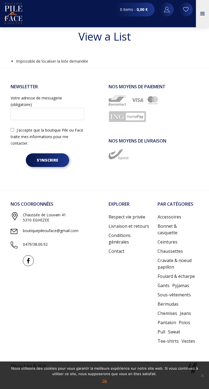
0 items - (134, 9)
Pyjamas (180, 285)
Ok (104, 381)
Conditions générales (120, 238)
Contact (116, 251)
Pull (161, 332)
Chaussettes (170, 251)
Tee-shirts (168, 341)
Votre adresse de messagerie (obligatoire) (36, 101)
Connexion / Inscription (167, 9)
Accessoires (169, 217)
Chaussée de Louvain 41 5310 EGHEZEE (44, 217)
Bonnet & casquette (167, 229)
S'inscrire (47, 160)
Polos (184, 323)
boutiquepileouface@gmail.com (50, 230)
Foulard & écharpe (176, 276)
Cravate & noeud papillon (175, 263)
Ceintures (167, 242)
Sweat (174, 332)
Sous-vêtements (174, 295)
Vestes (188, 341)
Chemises (167, 313)
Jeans (185, 313)
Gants (164, 285)
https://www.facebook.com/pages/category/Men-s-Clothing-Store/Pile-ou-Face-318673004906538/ (28, 260)
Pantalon (167, 323)
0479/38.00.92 (35, 244)
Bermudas (168, 304)
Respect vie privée (127, 217)
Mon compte (186, 9)
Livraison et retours (129, 226)
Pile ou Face (13, 13)
